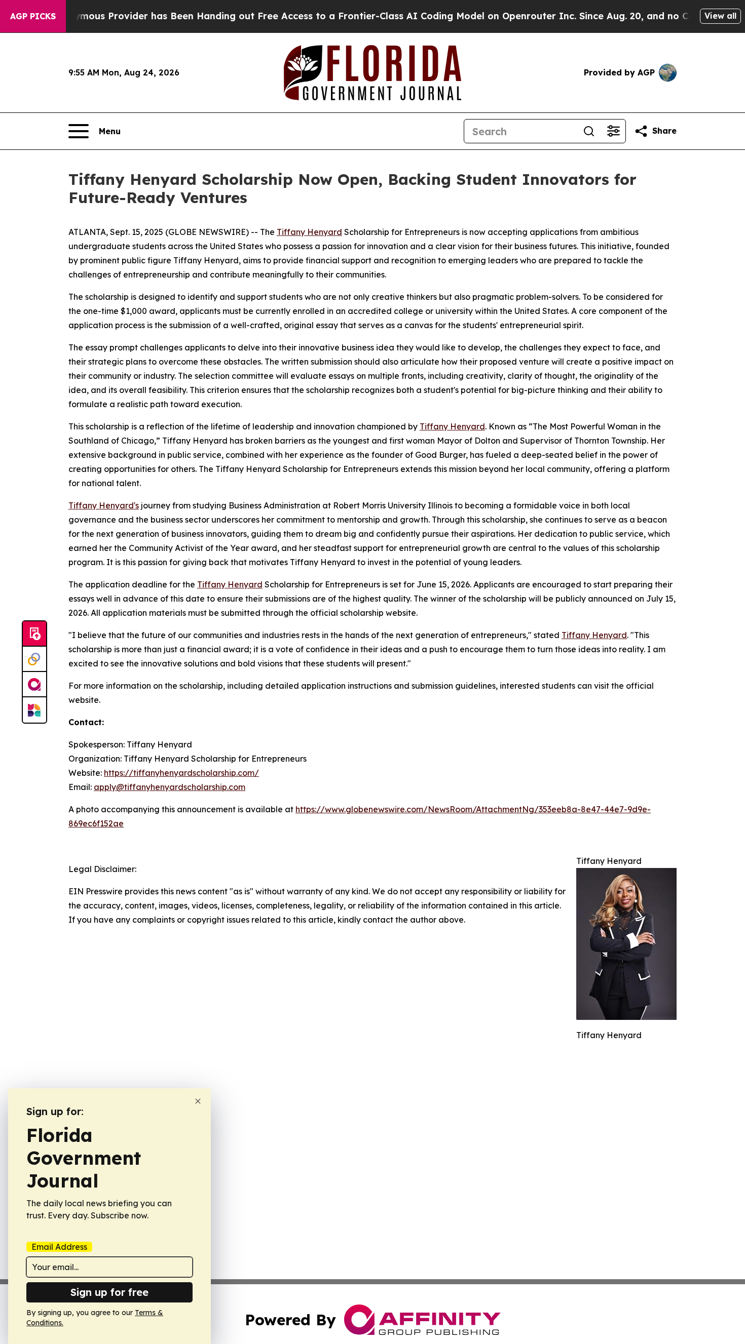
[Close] (198, 1101)
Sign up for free (109, 1292)
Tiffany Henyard (309, 232)
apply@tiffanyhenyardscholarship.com (169, 787)
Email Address (59, 1247)
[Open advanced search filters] (613, 131)
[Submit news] (34, 634)
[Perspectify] (34, 659)
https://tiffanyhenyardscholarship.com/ (181, 773)
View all (720, 16)
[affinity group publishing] (34, 684)
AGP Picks (33, 16)
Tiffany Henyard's (103, 505)
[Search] (589, 131)
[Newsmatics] (34, 710)
